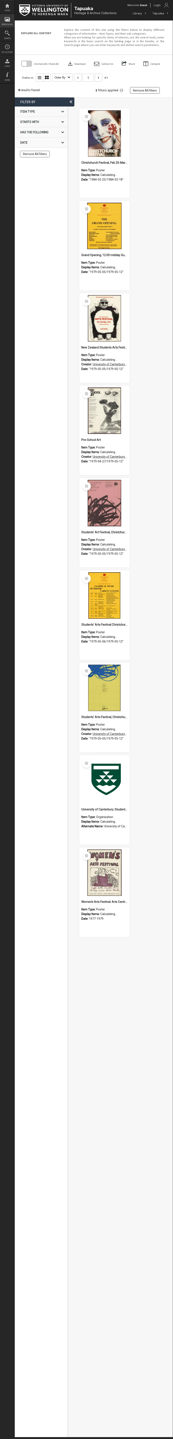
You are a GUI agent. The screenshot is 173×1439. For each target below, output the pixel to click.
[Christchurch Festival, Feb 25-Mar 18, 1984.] (104, 133)
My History (7, 52)
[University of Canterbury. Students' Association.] (104, 780)
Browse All (7, 24)
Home (7, 10)
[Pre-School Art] (104, 410)
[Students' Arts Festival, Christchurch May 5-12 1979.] (104, 688)
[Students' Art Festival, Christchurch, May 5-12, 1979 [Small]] (104, 503)
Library (138, 13)
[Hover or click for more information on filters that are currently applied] (121, 90)
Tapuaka (158, 13)
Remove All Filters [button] (145, 90)
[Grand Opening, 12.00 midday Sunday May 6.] (104, 226)
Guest (143, 5)
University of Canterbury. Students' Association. (124, 364)
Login (7, 66)
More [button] (7, 80)
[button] (103, 63)
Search (7, 38)
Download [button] (76, 64)
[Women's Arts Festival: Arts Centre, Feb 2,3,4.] (104, 872)
